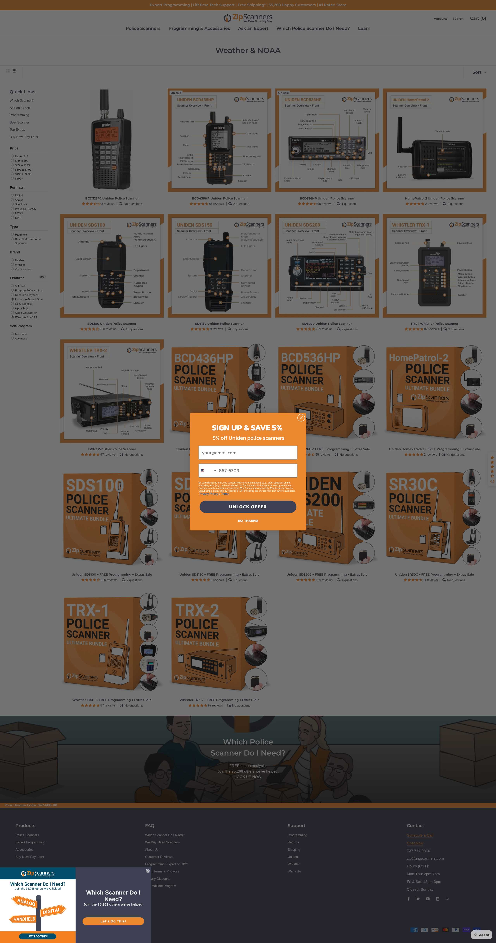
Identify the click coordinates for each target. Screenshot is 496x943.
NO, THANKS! (248, 520)
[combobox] (208, 470)
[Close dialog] (301, 417)
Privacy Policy (208, 494)
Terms (225, 494)
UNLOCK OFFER (248, 506)
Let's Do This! (113, 921)
